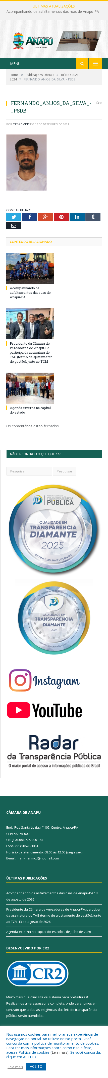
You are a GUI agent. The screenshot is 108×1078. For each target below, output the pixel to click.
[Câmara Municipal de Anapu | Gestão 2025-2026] (54, 39)
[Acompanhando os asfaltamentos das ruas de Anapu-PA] (30, 268)
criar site (36, 997)
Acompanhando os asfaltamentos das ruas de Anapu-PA (30, 292)
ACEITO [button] (36, 1066)
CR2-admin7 (21, 124)
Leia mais (59, 1052)
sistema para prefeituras (68, 997)
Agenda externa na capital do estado (34, 931)
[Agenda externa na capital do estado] (30, 388)
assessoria (40, 1003)
